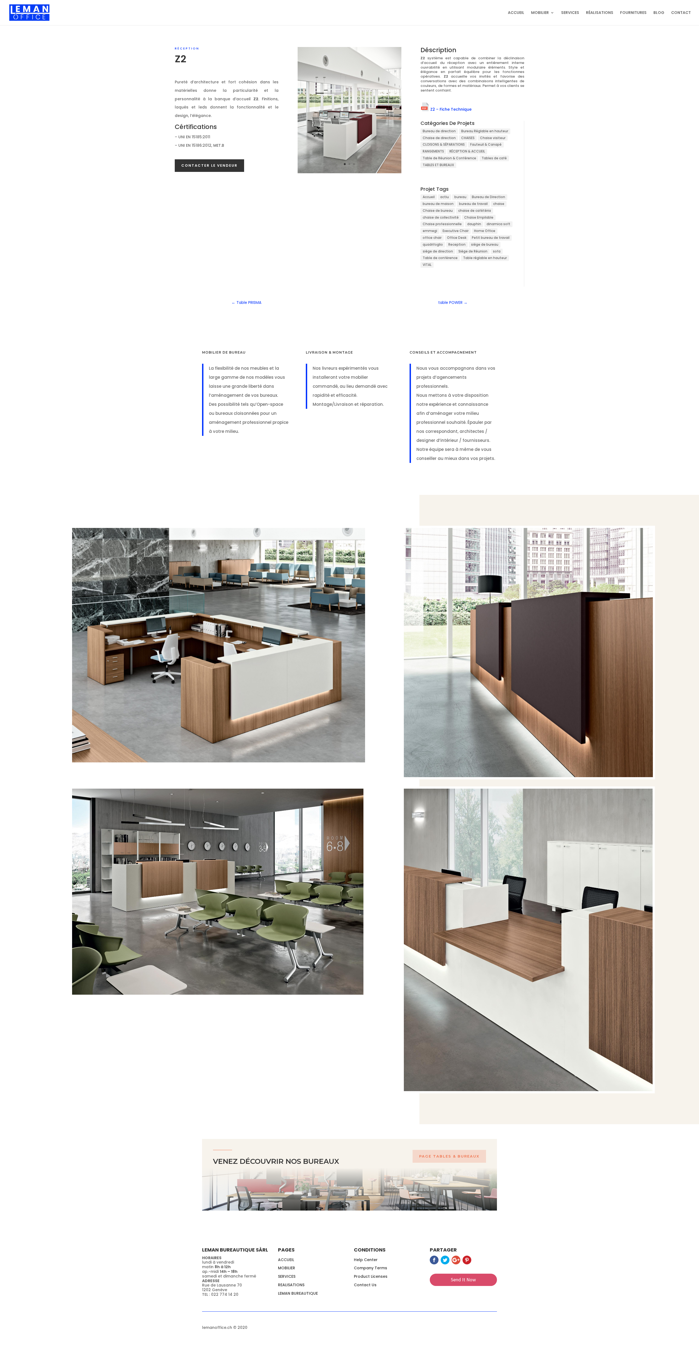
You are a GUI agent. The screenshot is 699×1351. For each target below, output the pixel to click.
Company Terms (370, 1268)
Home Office (484, 230)
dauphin (474, 224)
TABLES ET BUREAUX (438, 165)
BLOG (658, 13)
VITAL (427, 264)
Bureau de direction (439, 131)
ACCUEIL (516, 13)
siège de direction (438, 251)
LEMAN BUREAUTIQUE (298, 1293)
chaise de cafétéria (474, 210)
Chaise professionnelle (442, 224)
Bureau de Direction (488, 197)
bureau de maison (438, 203)
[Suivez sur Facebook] (434, 1260)
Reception (457, 244)
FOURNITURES (633, 13)
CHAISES (468, 138)
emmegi (430, 230)
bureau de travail (473, 203)
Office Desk (456, 237)
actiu (444, 197)
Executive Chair (456, 230)
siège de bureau (484, 244)
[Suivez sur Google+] (456, 1260)
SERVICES (570, 13)
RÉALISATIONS (599, 13)
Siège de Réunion (472, 251)
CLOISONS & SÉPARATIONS (444, 144)
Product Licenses (370, 1276)
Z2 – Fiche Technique (451, 109)
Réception (187, 48)
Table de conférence (440, 257)
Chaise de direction (439, 138)
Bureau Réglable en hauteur (484, 131)
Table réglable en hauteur (485, 257)
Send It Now (463, 1279)
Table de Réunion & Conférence (449, 158)
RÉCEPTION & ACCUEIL (467, 151)
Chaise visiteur (492, 138)
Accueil (429, 197)
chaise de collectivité (441, 217)
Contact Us (365, 1285)
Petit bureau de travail (491, 237)
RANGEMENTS (433, 151)
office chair (432, 237)
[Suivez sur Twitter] (445, 1260)
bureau (460, 197)
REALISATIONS (291, 1285)
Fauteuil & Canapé (486, 144)
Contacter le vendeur (209, 165)
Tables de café (494, 158)
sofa (496, 251)
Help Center (366, 1259)
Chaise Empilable (478, 217)
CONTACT (681, 13)
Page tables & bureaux (449, 1156)
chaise (498, 203)
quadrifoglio (433, 244)
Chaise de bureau (438, 210)
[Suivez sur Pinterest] (467, 1260)
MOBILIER (540, 13)
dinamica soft (498, 224)
